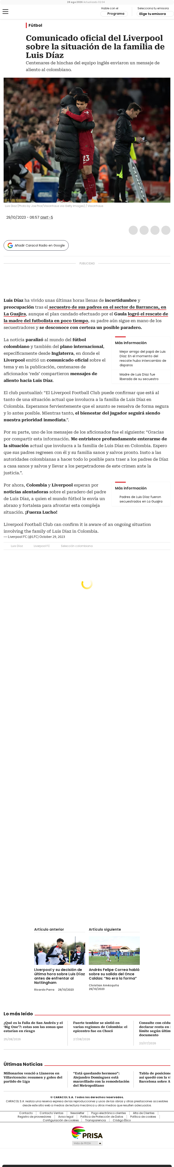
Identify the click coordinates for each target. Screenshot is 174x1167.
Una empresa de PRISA (87, 1132)
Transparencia (95, 1120)
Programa (115, 13)
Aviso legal (65, 1117)
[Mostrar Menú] (5, 11)
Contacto (26, 1113)
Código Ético (122, 1120)
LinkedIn (155, 230)
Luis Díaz (17, 546)
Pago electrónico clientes (108, 1113)
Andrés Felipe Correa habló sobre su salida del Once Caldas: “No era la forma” (114, 974)
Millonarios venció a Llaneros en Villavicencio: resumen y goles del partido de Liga (33, 1077)
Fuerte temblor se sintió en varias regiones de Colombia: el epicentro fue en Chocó (100, 1027)
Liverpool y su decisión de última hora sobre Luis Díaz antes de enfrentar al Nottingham (59, 976)
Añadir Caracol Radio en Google (40, 245)
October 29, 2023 (52, 536)
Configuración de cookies (61, 1120)
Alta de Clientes (144, 1113)
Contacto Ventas (51, 1113)
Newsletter (77, 1113)
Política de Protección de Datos (101, 1117)
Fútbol (35, 25)
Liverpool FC (42, 546)
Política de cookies (143, 1117)
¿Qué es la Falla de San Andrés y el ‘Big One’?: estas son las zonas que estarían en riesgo (33, 1027)
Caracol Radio (21, 12)
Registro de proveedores (34, 1117)
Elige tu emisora (152, 14)
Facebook (133, 230)
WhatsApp (165, 230)
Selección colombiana (77, 546)
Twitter (144, 230)
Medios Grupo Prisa (87, 1143)
